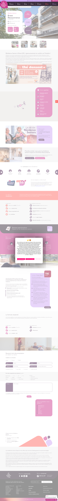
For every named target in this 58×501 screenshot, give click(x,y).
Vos (32, 4)
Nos (11, 4)
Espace (47, 4)
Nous (54, 4)
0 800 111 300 (55, 0)
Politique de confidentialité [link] (20, 260)
